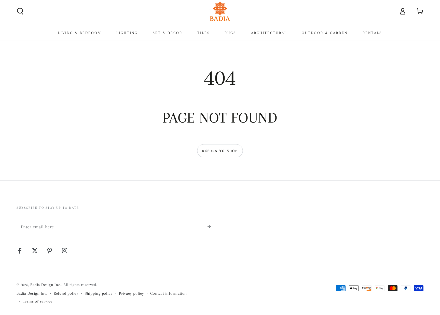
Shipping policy (99, 293)
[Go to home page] (220, 11)
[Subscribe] (211, 226)
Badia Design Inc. (45, 284)
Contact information (168, 293)
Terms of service (37, 301)
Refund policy (66, 293)
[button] (20, 11)
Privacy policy (131, 293)
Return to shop (220, 151)
